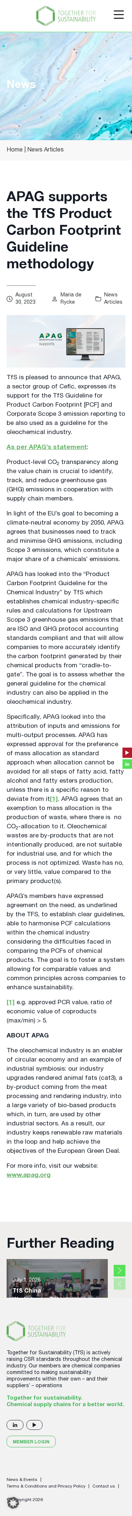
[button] (13, 1503)
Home (15, 150)
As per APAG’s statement (47, 448)
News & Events (22, 1480)
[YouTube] (34, 1425)
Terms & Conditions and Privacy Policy (46, 1486)
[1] (54, 800)
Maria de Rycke (70, 299)
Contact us (103, 1486)
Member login (31, 1442)
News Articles (45, 150)
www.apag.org (29, 1175)
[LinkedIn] (15, 1425)
